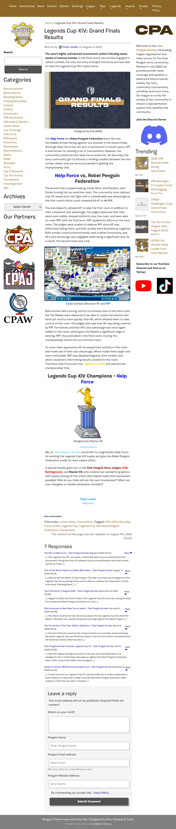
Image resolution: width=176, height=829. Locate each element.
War (6, 188)
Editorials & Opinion (16, 122)
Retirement (11, 146)
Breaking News (13, 97)
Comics (8, 109)
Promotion (10, 142)
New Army (10, 134)
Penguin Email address (62, 754)
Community (11, 113)
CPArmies (118, 522)
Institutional (27, 6)
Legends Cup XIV (89, 526)
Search (8, 52)
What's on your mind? (61, 712)
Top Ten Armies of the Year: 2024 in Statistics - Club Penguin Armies (78, 626)
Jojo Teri (158, 193)
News (40, 6)
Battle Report (12, 93)
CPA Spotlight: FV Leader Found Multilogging (161, 185)
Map (102, 6)
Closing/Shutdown (15, 101)
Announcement (13, 89)
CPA (107, 522)
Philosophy (10, 138)
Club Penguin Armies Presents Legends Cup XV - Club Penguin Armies (79, 646)
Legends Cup (69, 526)
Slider (7, 159)
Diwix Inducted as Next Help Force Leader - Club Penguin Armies (76, 608)
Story (7, 167)
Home (12, 6)
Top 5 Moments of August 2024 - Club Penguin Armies (71, 591)
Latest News (11, 126)
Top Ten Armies (13, 175)
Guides (143, 6)
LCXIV (56, 526)
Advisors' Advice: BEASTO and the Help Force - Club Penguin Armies (78, 667)
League (90, 6)
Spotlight (9, 163)
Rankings (77, 6)
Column (52, 6)
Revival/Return (13, 151)
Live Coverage (12, 130)
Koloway (118, 819)
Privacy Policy (157, 8)
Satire (7, 155)
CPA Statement (13, 117)
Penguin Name (57, 737)
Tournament (11, 179)
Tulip (140, 175)
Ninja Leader (70, 47)
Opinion (64, 6)
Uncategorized (13, 184)
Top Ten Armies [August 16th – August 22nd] (160, 226)
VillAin (141, 257)
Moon (157, 234)
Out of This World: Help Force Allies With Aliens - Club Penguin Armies (78, 570)
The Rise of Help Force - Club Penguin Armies (66, 553)
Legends (115, 6)
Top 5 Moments (13, 171)
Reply (127, 553)
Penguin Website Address (63, 775)
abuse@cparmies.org (101, 824)
